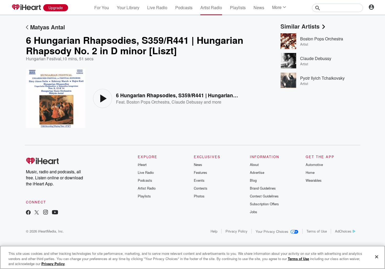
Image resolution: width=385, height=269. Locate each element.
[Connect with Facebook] (28, 213)
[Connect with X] (37, 213)
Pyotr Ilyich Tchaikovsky (322, 78)
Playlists (238, 7)
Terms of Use (316, 231)
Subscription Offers (264, 203)
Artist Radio (211, 7)
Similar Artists (300, 26)
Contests (200, 188)
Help (214, 231)
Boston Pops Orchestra (147, 102)
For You (101, 7)
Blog (253, 180)
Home (310, 172)
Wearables (314, 180)
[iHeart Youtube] (55, 213)
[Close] (376, 256)
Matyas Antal (47, 27)
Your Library (128, 7)
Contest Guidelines (264, 195)
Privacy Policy (237, 231)
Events (199, 180)
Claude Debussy (187, 102)
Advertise (257, 172)
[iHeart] (26, 7)
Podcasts (183, 7)
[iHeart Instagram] (45, 213)
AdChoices (343, 231)
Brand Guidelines (263, 188)
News (259, 7)
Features (200, 172)
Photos (199, 195)
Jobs (253, 211)
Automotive (314, 164)
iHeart (142, 164)
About (254, 164)
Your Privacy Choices (272, 231)
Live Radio (157, 7)
